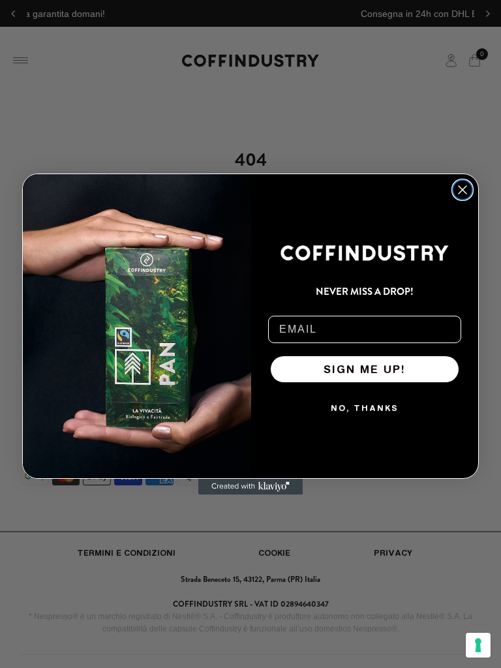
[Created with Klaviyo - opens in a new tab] (250, 486)
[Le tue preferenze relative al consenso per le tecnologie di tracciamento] (478, 645)
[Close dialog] (462, 190)
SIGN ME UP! (365, 369)
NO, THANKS (365, 408)
